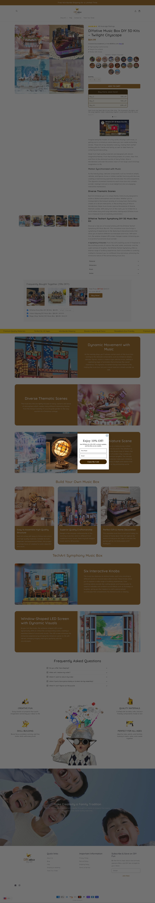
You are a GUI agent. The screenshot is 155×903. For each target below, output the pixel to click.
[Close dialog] (107, 435)
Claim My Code (93, 462)
